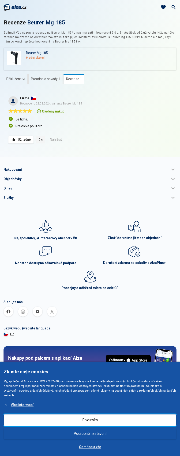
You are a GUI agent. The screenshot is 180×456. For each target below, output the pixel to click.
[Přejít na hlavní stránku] (15, 7)
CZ (12, 334)
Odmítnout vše (90, 447)
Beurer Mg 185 (46, 22)
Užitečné (24, 139)
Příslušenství (15, 79)
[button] (90, 169)
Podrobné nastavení (90, 433)
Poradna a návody (45, 79)
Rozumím (90, 420)
